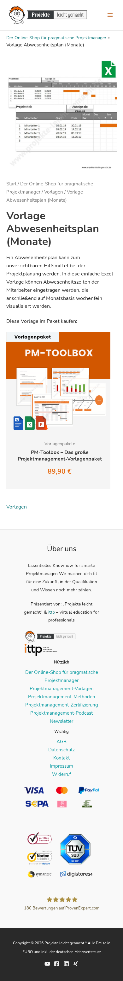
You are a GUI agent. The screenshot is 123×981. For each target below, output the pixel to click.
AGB (61, 741)
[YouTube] (47, 964)
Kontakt (61, 758)
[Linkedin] (66, 964)
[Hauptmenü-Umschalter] (110, 15)
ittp (51, 612)
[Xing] (76, 964)
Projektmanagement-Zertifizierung (61, 705)
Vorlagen (53, 192)
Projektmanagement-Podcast (61, 713)
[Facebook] (57, 964)
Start (11, 184)
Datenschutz (61, 750)
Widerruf (61, 774)
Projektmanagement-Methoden (61, 697)
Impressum (61, 766)
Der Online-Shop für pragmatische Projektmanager (56, 38)
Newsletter (61, 721)
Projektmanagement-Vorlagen (62, 688)
